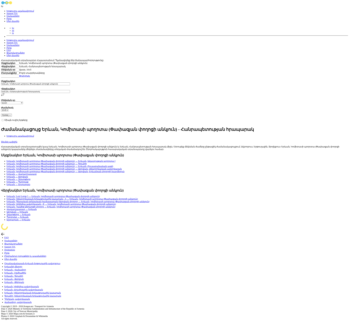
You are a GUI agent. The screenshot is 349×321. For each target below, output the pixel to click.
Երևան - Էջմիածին (15, 273)
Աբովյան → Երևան (17, 212)
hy (13, 28)
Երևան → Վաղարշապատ (22, 174)
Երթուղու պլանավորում (20, 11)
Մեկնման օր (8, 100)
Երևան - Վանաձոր (15, 270)
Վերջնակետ (8, 89)
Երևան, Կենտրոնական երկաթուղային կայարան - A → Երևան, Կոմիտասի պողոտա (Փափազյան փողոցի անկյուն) (72, 199)
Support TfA (12, 13)
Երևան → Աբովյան (17, 177)
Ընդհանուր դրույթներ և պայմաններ (25, 256)
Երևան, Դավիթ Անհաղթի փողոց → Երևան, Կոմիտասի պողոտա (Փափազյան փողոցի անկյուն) (61, 207)
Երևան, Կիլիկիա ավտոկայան (21, 286)
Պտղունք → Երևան (17, 217)
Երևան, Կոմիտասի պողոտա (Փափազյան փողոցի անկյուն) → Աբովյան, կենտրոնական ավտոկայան (64, 169)
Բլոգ (9, 18)
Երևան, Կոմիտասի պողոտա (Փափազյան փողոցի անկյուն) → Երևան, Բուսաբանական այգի (60, 166)
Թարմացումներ (16, 53)
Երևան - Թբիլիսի (14, 279)
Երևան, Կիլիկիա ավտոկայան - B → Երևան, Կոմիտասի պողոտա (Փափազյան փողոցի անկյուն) (61, 204)
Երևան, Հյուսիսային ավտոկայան (23, 290)
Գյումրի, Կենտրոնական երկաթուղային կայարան (32, 296)
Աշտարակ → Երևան (18, 220)
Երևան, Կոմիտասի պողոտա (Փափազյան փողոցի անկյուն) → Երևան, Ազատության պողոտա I (61, 161)
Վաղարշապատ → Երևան (22, 209)
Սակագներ (13, 16)
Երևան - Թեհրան (14, 282)
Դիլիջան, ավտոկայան (17, 299)
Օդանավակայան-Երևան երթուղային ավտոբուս (32, 263)
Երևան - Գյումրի (13, 276)
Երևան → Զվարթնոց (18, 179)
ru (13, 33)
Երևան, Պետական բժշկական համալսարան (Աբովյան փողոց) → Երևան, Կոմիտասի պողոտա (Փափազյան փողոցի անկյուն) (78, 201)
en (13, 30)
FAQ (9, 50)
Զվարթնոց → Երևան (18, 214)
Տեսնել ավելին (9, 142)
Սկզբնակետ (8, 81)
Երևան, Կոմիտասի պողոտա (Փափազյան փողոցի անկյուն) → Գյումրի (47, 164)
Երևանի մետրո (13, 266)
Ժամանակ (7, 107)
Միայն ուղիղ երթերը (16, 120)
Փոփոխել (24, 76)
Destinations (9, 250)
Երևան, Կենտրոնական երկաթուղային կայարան (32, 293)
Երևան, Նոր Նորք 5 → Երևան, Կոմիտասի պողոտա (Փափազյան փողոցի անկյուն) (53, 196)
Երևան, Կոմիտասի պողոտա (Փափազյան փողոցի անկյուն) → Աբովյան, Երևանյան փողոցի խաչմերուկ (65, 171)
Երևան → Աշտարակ (18, 184)
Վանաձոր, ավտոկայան (18, 302)
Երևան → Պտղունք (17, 182)
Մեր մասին (13, 21)
